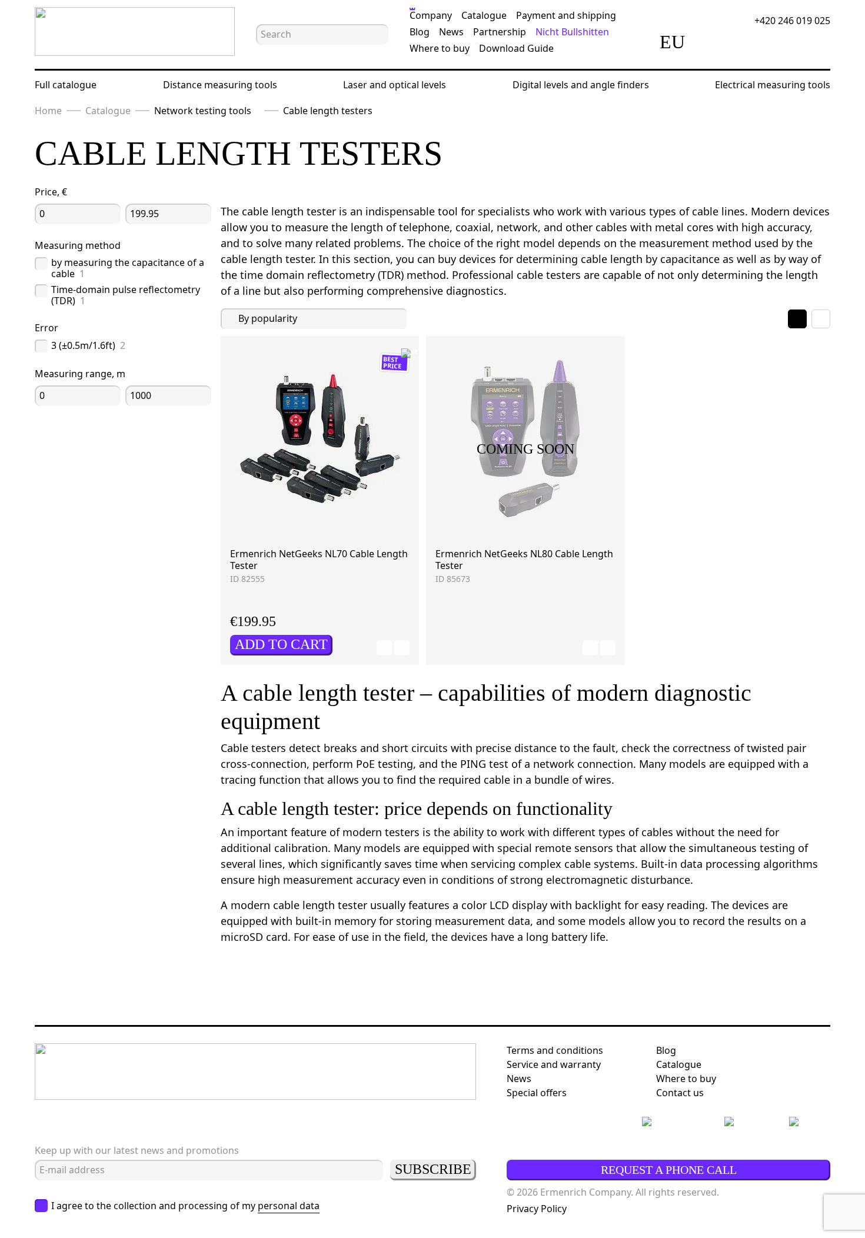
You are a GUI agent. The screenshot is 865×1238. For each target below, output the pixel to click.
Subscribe (433, 1169)
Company (431, 15)
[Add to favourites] (384, 647)
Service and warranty (554, 1064)
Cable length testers (327, 110)
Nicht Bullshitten (572, 31)
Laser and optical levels (394, 84)
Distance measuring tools (220, 84)
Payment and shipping (566, 15)
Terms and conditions (555, 1050)
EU (672, 41)
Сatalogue (678, 1064)
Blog (420, 31)
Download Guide (516, 48)
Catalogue (484, 15)
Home (48, 110)
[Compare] (714, 42)
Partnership (499, 31)
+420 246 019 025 (792, 20)
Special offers (537, 1092)
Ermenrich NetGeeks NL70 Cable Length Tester (319, 560)
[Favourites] (746, 42)
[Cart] (779, 42)
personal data (289, 1205)
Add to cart (281, 644)
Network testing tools (202, 110)
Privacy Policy (537, 1208)
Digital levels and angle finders (581, 84)
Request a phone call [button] (669, 1169)
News (451, 31)
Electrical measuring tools (772, 84)
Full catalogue (66, 84)
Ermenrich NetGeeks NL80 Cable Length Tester (524, 560)
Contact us (680, 1092)
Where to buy (440, 48)
